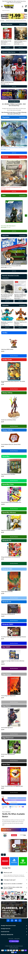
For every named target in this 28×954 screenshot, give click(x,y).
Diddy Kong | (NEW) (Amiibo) (7, 349)
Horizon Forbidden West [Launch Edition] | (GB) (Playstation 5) (14, 147)
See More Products (14, 355)
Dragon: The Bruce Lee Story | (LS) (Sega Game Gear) (12, 786)
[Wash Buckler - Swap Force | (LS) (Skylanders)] (7, 314)
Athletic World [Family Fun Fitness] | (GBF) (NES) (11, 265)
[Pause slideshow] (18, 18)
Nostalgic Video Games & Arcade (16, 946)
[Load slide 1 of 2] (11, 18)
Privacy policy (10, 938)
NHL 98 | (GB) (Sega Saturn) (7, 727)
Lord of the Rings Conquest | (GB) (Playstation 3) (20, 41)
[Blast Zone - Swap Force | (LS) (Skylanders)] (20, 314)
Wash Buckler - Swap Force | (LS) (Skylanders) (7, 322)
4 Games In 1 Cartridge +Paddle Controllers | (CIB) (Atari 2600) (12, 661)
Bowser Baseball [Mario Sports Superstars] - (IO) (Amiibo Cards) (13, 382)
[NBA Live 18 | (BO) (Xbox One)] (14, 68)
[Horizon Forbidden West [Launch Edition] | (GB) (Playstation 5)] (14, 133)
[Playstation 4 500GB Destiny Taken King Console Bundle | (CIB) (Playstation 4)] (20, 287)
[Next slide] (16, 18)
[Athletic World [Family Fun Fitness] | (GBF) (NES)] (14, 251)
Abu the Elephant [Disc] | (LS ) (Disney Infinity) (11, 444)
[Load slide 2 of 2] (13, 18)
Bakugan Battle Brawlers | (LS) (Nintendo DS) (10, 557)
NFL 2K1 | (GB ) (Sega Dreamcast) (8, 754)
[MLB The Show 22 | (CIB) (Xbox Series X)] (7, 33)
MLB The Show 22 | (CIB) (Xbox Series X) (6, 41)
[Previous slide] (9, 18)
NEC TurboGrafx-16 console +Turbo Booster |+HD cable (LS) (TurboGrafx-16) (7, 296)
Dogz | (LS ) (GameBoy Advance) (8, 530)
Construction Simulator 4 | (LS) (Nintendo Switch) (11, 187)
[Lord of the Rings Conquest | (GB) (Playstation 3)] (20, 33)
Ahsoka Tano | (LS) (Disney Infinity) (8, 419)
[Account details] (22, 6)
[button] (1, 6)
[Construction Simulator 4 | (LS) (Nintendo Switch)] (14, 173)
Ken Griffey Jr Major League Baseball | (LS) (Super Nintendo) (13, 636)
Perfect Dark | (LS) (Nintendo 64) (8, 614)
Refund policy (17, 938)
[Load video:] (14, 845)
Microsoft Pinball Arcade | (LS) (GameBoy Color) (11, 502)
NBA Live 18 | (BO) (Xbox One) (7, 82)
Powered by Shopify (14, 947)
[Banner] (5, 835)
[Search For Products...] (25, 10)
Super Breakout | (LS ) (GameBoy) (8, 474)
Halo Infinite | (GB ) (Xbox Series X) (8, 225)
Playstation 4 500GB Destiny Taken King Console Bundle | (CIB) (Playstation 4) (20, 296)
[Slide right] (26, 38)
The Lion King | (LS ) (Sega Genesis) (8, 695)
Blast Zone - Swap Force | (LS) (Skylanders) (20, 322)
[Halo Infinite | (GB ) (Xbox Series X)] (14, 211)
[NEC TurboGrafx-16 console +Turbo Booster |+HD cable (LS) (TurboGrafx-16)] (7, 287)
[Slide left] (2, 38)
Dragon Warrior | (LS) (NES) (7, 591)
